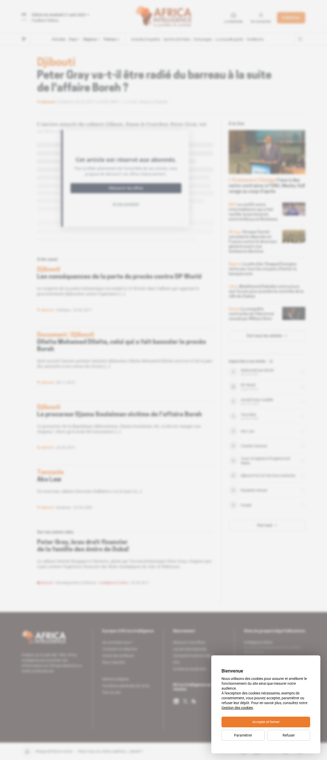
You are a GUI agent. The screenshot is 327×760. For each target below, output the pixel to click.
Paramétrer (243, 735)
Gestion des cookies (237, 708)
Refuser (289, 735)
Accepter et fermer (265, 722)
